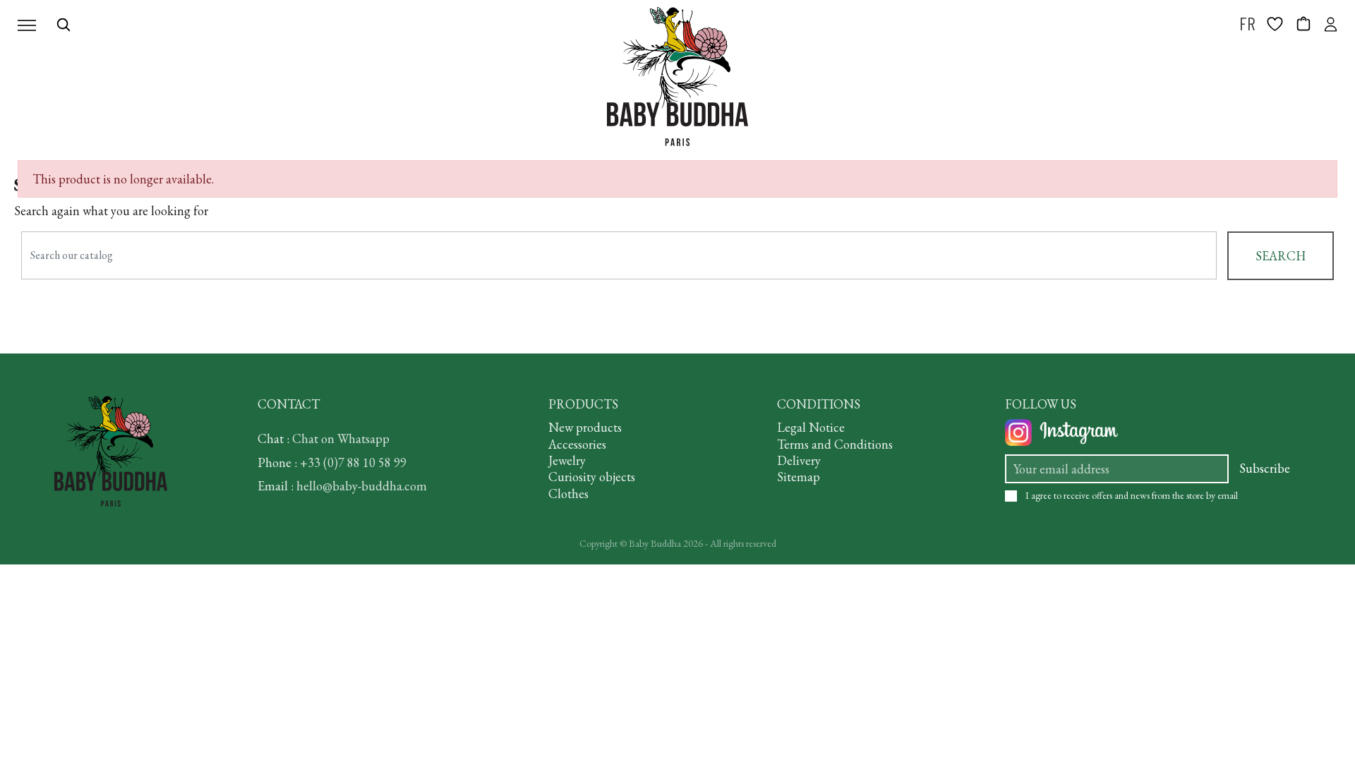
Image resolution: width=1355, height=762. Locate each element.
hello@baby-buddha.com (361, 486)
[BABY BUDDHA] (677, 76)
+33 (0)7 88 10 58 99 (353, 462)
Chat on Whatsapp (341, 438)
